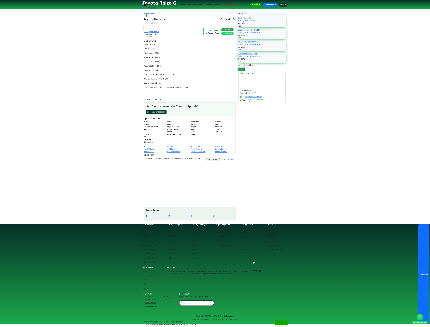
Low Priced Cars (173, 249)
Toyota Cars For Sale (149, 228)
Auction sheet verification (274, 249)
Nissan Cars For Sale (149, 249)
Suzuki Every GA (244, 18)
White (243, 228)
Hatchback (195, 228)
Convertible (196, 258)
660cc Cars (171, 254)
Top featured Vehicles (224, 245)
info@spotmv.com (151, 307)
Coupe (194, 254)
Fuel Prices (146, 288)
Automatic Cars (173, 245)
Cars (189, 4)
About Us (146, 271)
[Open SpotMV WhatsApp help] (420, 317)
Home (182, 4)
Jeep (169, 228)
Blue (243, 241)
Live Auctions (229, 4)
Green (244, 249)
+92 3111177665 (150, 303)
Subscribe (424, 274)
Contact (209, 4)
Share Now (152, 210)
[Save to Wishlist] (282, 93)
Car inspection (271, 241)
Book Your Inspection (156, 112)
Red (243, 245)
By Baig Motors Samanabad (249, 20)
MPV (193, 241)
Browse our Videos (223, 241)
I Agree (281, 323)
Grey (243, 237)
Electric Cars (172, 237)
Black (243, 232)
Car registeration (271, 237)
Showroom (269, 4)
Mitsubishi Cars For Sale (151, 245)
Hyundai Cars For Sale (150, 258)
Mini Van (195, 249)
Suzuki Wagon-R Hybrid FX (249, 30)
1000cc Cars (171, 258)
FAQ (144, 284)
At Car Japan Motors (151, 32)
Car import (269, 232)
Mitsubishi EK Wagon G (248, 54)
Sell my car (269, 228)
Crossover (195, 245)
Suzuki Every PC (248, 93)
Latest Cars (242, 13)
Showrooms (198, 4)
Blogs (217, 4)
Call (228, 30)
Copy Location (213, 159)
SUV (193, 237)
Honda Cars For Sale (149, 237)
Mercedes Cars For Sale (150, 254)
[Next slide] (148, 15)
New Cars (220, 228)
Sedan (194, 232)
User (282, 4)
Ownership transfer (272, 245)
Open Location (227, 159)
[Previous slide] (145, 15)
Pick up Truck (172, 232)
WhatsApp (228, 33)
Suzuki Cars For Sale (149, 232)
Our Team (146, 275)
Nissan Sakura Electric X (248, 42)
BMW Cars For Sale (149, 262)
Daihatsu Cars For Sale (150, 241)
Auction (255, 4)
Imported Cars (172, 241)
